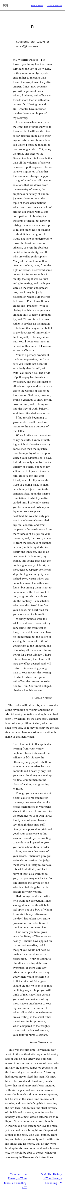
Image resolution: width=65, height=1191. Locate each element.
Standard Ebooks (5, 5)
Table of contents (54, 5)
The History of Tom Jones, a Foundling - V (51, 1178)
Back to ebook (37, 5)
